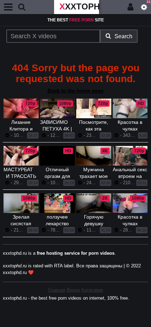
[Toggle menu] (8, 7)
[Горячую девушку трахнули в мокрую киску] (93, 203)
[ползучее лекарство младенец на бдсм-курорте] (57, 203)
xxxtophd (79, 6)
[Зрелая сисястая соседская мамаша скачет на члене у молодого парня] (21, 203)
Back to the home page (75, 91)
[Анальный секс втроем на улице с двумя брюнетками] (130, 156)
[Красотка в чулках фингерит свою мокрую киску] (130, 108)
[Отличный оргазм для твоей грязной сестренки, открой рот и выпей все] (57, 163)
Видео (73, 290)
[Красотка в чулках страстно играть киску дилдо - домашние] (130, 203)
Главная (56, 290)
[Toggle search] (21, 7)
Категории (92, 290)
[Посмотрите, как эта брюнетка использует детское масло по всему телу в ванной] (93, 108)
